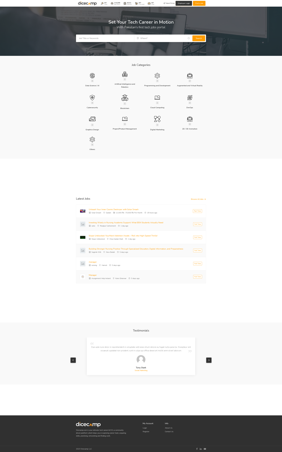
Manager (93, 275)
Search (199, 38)
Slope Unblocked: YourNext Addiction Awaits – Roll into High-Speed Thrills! (123, 235)
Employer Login (184, 3)
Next (209, 360)
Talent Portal (170, 3)
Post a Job (199, 3)
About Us (168, 428)
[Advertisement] (141, 174)
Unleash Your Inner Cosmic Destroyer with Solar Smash (113, 209)
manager (93, 262)
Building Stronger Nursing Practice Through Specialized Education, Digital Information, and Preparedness (136, 249)
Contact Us (169, 431)
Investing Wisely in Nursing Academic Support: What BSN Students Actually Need (126, 222)
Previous (73, 360)
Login (145, 428)
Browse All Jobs (197, 199)
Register (146, 431)
